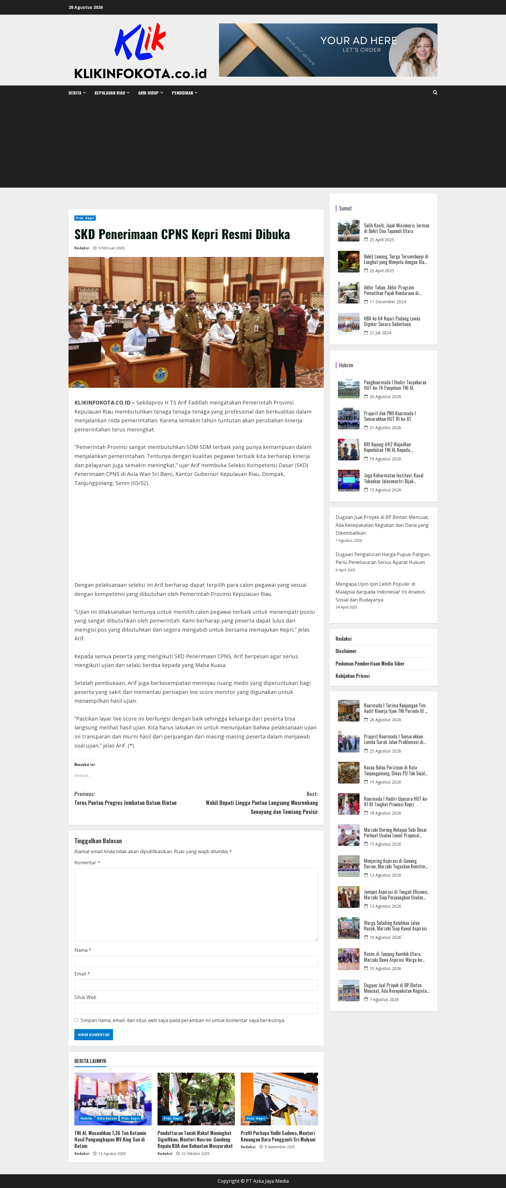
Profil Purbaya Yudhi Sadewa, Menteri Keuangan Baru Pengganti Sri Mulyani (278, 1136)
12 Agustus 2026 (385, 875)
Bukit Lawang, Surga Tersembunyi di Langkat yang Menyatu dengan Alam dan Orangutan (396, 259)
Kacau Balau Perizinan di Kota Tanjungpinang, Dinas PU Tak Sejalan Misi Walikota (396, 770)
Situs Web (85, 997)
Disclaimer (346, 650)
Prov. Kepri (85, 218)
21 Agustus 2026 (385, 427)
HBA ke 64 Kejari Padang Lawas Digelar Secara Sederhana (392, 321)
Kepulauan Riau (110, 93)
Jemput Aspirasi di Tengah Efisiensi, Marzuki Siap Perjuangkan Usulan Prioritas (396, 894)
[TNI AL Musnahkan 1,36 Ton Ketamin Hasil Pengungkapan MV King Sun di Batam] (113, 1099)
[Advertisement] (253, 144)
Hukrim (86, 1118)
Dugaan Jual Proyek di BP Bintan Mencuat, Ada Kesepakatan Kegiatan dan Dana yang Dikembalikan (382, 525)
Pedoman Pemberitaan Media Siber (370, 663)
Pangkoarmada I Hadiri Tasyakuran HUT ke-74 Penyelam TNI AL (395, 385)
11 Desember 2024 (388, 301)
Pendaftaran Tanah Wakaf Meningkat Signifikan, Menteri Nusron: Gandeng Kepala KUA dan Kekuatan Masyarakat (195, 1139)
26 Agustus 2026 (385, 396)
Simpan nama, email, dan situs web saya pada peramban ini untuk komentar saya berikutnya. (183, 1020)
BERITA (75, 93)
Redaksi (81, 248)
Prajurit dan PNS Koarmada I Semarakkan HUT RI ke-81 (390, 416)
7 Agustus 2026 (384, 999)
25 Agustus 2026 (385, 751)
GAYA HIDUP (148, 93)
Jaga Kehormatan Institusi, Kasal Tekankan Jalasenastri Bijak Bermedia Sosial (393, 478)
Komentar (87, 862)
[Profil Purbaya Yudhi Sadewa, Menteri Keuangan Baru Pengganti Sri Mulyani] (279, 1099)
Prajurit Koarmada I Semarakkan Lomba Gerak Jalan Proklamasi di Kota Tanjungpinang (393, 739)
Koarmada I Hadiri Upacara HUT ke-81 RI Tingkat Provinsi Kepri (396, 801)
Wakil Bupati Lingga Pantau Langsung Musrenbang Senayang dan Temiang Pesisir (262, 802)
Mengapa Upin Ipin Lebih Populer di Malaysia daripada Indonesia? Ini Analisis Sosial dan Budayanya (380, 592)
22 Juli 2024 (380, 332)
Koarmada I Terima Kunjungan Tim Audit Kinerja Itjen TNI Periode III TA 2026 (396, 708)
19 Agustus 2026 (385, 459)
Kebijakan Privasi (353, 675)
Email (82, 974)
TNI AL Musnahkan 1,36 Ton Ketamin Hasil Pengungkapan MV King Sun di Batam (110, 1139)
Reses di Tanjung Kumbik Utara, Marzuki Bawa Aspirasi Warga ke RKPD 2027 (393, 956)
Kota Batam (107, 1118)
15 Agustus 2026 (385, 490)
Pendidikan (182, 93)
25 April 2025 (382, 239)
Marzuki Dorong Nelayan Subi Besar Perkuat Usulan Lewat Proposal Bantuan (395, 832)
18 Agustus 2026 (385, 813)
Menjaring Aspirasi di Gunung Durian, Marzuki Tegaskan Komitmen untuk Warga (396, 863)
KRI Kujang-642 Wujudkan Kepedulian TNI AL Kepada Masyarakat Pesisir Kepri (387, 447)
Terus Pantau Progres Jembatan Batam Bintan (125, 798)
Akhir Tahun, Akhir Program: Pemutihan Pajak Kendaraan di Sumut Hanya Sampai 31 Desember (395, 290)
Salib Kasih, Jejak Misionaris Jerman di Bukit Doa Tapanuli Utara (396, 228)
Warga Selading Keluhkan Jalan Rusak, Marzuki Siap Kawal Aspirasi (395, 925)
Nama (82, 950)
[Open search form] (435, 92)
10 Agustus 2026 (385, 937)
